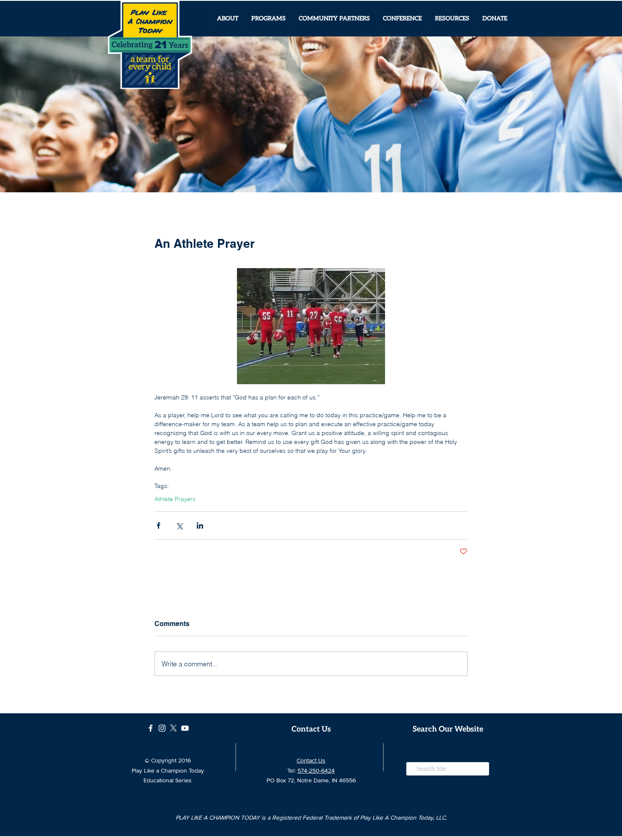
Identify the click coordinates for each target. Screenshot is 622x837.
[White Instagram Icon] (162, 728)
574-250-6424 (316, 770)
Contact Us (311, 760)
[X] (173, 728)
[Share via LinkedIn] (200, 525)
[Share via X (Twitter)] (179, 525)
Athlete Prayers (174, 499)
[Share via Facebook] (158, 525)
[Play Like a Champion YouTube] (185, 728)
